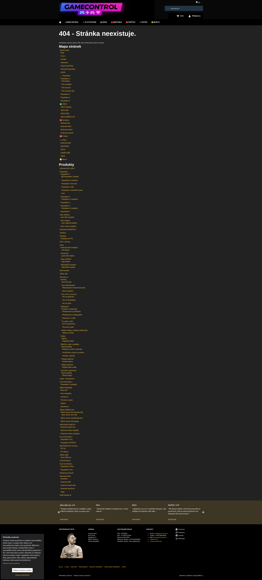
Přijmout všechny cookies (22, 570)
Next (203, 512)
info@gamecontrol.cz (161, 533)
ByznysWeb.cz (198, 575)
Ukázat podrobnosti (22, 575)
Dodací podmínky (156, 541)
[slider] (64, 519)
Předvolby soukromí (65, 575)
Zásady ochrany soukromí (81, 575)
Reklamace (154, 539)
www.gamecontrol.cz (160, 537)
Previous (59, 512)
